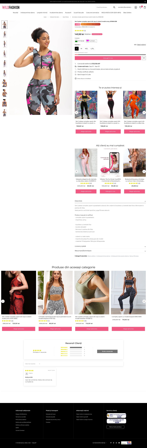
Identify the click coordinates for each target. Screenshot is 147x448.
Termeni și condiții (21, 416)
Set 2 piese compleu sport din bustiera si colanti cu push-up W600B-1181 (110, 122)
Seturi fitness (133, 256)
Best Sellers (127, 12)
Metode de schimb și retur (53, 419)
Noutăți (15, 12)
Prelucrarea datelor (21, 419)
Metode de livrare (51, 414)
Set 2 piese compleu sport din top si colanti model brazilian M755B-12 (90, 317)
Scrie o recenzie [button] (107, 351)
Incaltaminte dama (56, 12)
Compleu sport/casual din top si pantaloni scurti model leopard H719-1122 (55, 317)
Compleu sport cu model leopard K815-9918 (126, 316)
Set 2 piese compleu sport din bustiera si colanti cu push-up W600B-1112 (86, 122)
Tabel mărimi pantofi (82, 416)
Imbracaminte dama (28, 12)
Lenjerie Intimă (42, 12)
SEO (29, 443)
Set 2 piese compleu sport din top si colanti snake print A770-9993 (16, 317)
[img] (29, 370)
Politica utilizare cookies (22, 425)
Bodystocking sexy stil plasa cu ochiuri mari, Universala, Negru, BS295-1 (134, 180)
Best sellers (92, 256)
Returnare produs (115, 427)
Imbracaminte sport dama (120, 256)
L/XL (92, 49)
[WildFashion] (10, 7)
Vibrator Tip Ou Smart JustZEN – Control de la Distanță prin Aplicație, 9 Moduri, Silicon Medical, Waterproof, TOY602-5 (110, 180)
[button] (79, 30)
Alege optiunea (86, 131)
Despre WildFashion (21, 414)
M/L (86, 49)
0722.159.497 (96, 63)
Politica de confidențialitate (23, 422)
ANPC (17, 427)
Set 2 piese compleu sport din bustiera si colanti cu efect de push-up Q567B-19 (134, 122)
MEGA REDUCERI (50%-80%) (111, 12)
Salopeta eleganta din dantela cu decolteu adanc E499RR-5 (86, 180)
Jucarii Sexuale (79, 12)
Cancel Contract (20, 430)
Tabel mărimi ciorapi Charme (84, 419)
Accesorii (68, 12)
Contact (48, 422)
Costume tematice (92, 12)
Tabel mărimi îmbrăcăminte (84, 414)
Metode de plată (50, 416)
